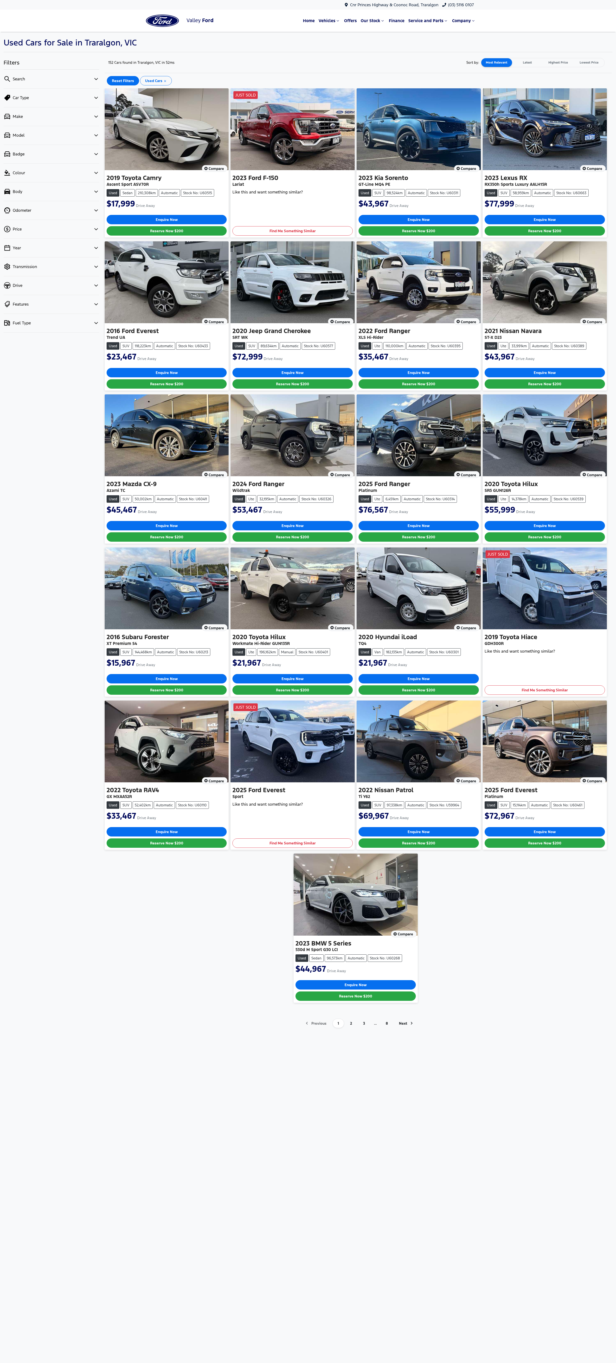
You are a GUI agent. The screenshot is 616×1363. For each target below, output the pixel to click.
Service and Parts (425, 20)
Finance (396, 20)
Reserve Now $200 (166, 231)
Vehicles (327, 20)
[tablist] (543, 62)
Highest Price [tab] (558, 62)
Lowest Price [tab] (589, 62)
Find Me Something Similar (293, 231)
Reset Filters (123, 80)
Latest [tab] (527, 62)
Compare (216, 168)
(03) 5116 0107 (461, 4)
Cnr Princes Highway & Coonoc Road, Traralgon (394, 4)
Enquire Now (167, 219)
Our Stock (370, 20)
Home (309, 20)
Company (461, 20)
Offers (350, 20)
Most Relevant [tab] (496, 62)
